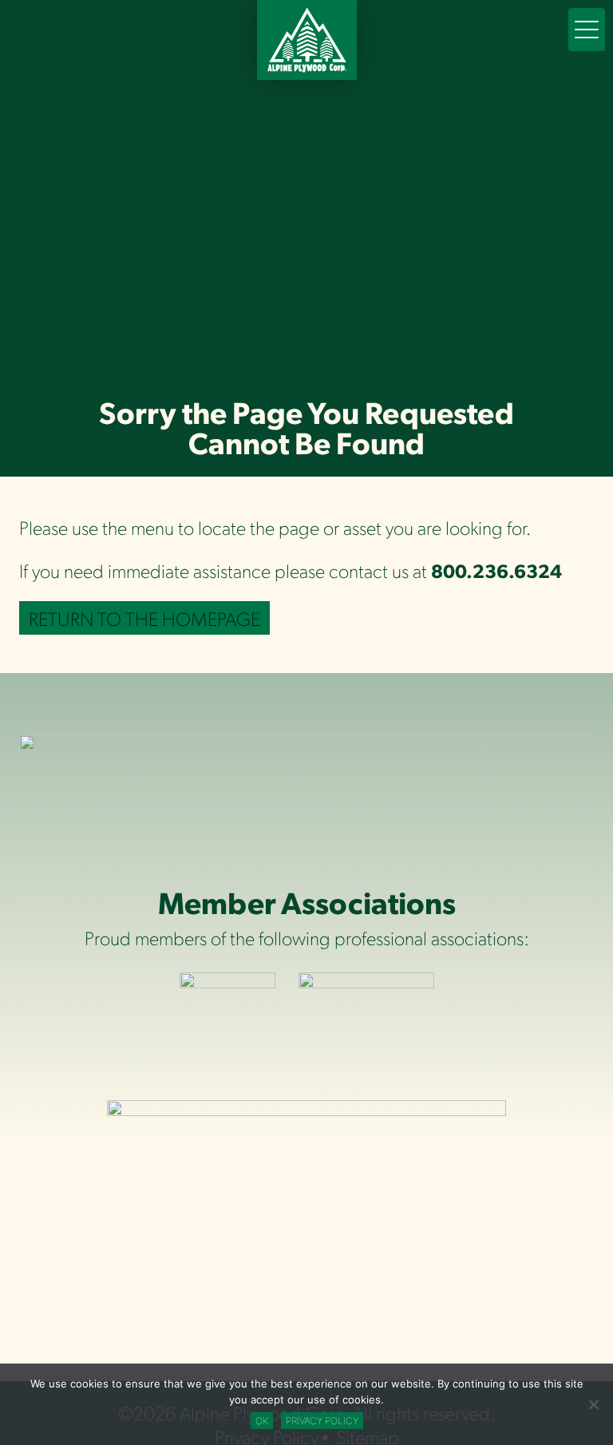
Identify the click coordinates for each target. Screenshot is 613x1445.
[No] (593, 1404)
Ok (261, 1421)
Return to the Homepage (144, 618)
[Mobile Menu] (586, 29)
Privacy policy (322, 1421)
